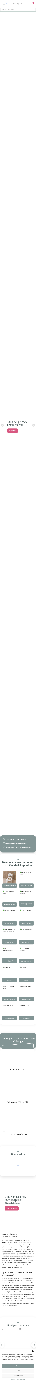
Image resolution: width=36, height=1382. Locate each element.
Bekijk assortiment (12, 1208)
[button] (33, 1351)
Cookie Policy (13, 1379)
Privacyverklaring (21, 1379)
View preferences (18, 1375)
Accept (18, 1366)
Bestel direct (12, 430)
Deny (18, 1370)
